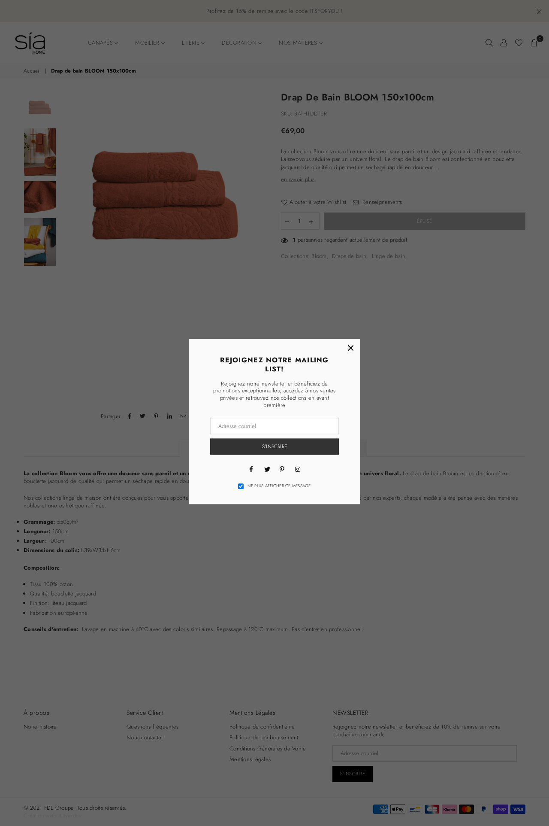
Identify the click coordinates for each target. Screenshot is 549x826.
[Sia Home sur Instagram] (297, 468)
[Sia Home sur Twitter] (266, 468)
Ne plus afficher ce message (279, 486)
